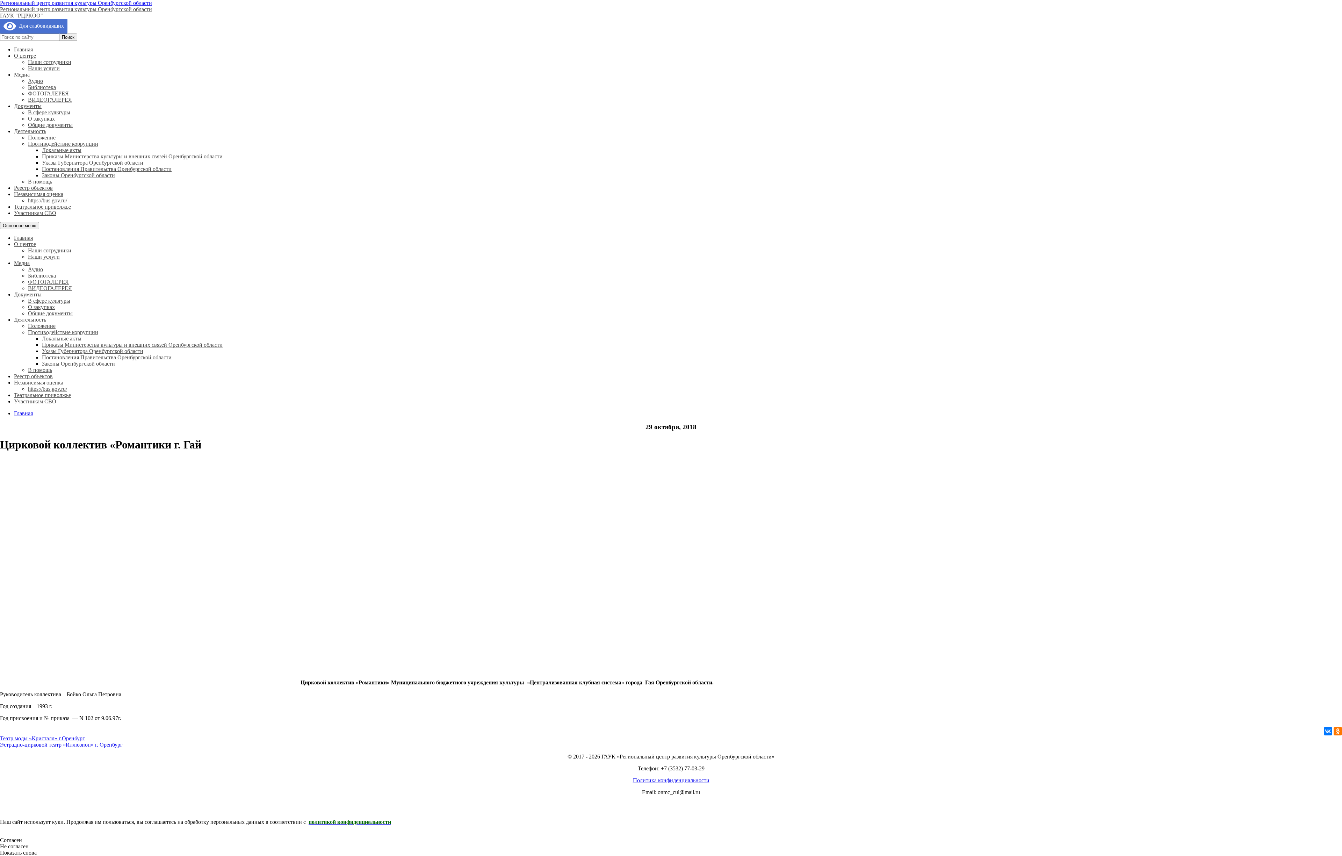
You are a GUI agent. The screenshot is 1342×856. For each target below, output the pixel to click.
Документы (28, 106)
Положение (42, 138)
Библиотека (42, 87)
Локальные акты (61, 150)
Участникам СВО (35, 213)
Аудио (35, 81)
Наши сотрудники (49, 62)
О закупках (41, 119)
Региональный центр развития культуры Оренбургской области (76, 3)
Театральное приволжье (42, 207)
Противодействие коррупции (63, 144)
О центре (25, 56)
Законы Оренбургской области (78, 175)
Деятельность (30, 131)
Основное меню (19, 225)
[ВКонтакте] (1328, 731)
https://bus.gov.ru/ (47, 200)
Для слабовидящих (40, 26)
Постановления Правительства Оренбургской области (107, 169)
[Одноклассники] (1338, 731)
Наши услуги (44, 68)
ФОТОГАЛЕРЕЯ (48, 93)
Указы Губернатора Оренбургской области (92, 163)
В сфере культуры (49, 112)
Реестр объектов (33, 188)
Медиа (22, 75)
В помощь (40, 182)
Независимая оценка (38, 194)
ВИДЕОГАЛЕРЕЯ (50, 100)
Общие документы (50, 125)
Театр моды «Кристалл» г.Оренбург (42, 738)
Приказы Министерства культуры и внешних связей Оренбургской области (132, 156)
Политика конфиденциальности (671, 780)
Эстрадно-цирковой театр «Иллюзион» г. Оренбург (61, 745)
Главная (23, 49)
